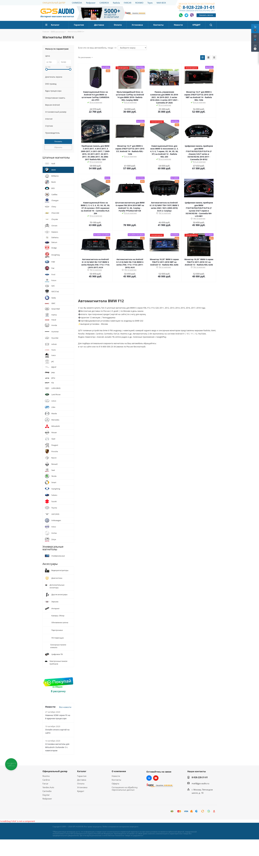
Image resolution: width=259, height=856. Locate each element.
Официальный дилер (54, 771)
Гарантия (81, 776)
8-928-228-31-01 (199, 7)
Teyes (150, 2)
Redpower (91, 2)
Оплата (80, 783)
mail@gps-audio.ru (200, 783)
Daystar (46, 794)
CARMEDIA (77, 2)
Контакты (116, 779)
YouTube (156, 778)
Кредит (80, 791)
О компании (119, 771)
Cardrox (46, 779)
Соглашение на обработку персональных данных (125, 788)
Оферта (115, 783)
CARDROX (104, 2)
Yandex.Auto (48, 787)
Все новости (65, 707)
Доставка (81, 779)
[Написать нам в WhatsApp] (181, 15)
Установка (82, 787)
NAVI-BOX (161, 2)
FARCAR (127, 2)
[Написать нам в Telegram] (186, 15)
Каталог (81, 771)
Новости (116, 776)
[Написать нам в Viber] (192, 15)
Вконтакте (149, 778)
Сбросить (58, 147)
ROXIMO (139, 2)
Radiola (116, 2)
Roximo (46, 776)
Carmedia (46, 791)
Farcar (45, 783)
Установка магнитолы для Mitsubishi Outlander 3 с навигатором (57, 747)
